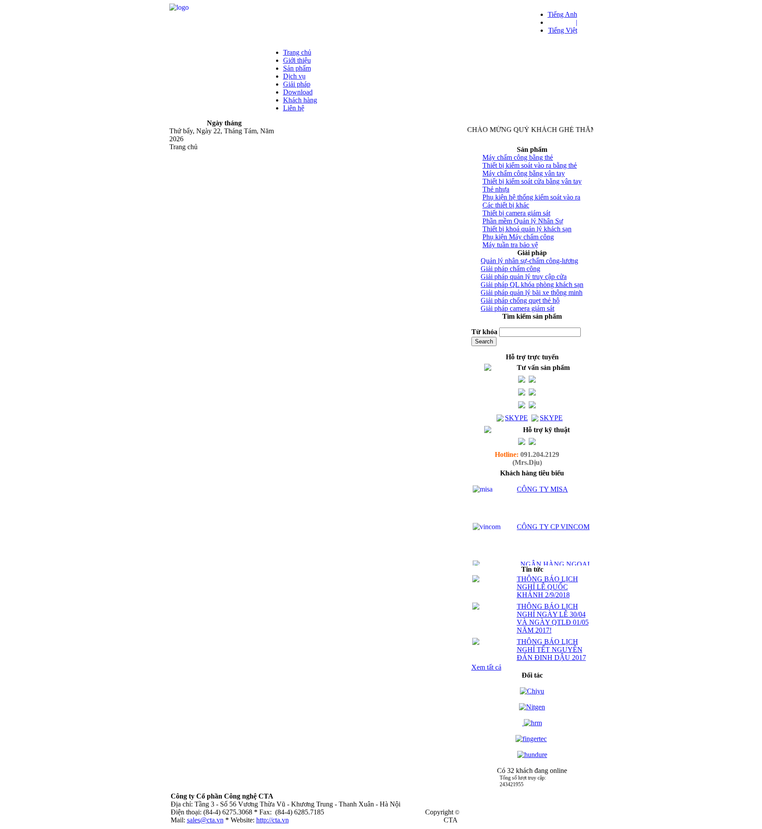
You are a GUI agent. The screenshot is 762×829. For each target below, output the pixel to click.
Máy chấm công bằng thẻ (517, 157)
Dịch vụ (294, 76)
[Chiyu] (532, 691)
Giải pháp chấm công (510, 268)
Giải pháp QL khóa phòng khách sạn (532, 284)
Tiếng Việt (562, 30)
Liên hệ (293, 108)
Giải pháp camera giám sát (517, 308)
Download (298, 92)
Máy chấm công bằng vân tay (523, 173)
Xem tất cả (486, 667)
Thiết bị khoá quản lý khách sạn (527, 229)
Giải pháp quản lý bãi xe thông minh (532, 292)
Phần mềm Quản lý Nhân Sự (522, 221)
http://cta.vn (272, 820)
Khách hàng (300, 100)
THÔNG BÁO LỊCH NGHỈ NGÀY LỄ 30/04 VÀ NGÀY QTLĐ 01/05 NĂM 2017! (553, 618)
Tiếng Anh (562, 14)
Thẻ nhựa (495, 189)
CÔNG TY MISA (542, 482)
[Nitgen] (532, 707)
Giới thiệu (297, 60)
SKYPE (516, 418)
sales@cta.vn (205, 820)
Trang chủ (297, 52)
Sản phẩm (297, 68)
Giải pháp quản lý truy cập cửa (524, 276)
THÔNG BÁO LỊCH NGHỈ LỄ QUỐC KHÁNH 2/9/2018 (547, 587)
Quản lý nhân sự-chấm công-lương (529, 260)
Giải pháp (296, 84)
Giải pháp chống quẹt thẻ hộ (520, 300)
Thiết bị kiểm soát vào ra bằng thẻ (529, 165)
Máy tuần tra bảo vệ (510, 245)
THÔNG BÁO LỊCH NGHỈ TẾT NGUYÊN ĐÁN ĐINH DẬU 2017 (551, 649)
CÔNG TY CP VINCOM (553, 520)
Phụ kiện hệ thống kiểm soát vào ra (531, 197)
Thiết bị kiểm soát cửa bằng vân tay (532, 181)
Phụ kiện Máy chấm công (518, 237)
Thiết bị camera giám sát (516, 213)
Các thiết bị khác (505, 205)
